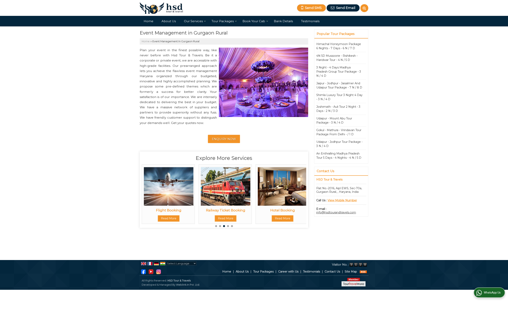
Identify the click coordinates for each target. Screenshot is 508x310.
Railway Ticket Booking (225, 210)
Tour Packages (223, 21)
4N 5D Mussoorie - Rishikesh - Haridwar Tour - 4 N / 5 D (337, 58)
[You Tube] (151, 271)
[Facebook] (143, 271)
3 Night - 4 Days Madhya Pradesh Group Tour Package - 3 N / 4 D (338, 72)
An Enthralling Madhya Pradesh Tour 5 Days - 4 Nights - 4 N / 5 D (338, 155)
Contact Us (332, 271)
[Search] (364, 8)
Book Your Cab (253, 21)
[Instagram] (158, 271)
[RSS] (363, 271)
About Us (169, 21)
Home (148, 21)
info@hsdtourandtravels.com (336, 212)
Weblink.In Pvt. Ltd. (188, 284)
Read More (168, 218)
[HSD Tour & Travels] (161, 8)
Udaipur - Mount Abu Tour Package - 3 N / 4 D (334, 120)
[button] (342, 200)
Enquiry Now (224, 139)
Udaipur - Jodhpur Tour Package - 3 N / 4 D (339, 144)
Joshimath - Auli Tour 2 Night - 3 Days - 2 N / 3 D (338, 109)
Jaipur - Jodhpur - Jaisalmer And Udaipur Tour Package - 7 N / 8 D (339, 85)
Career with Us (288, 271)
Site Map (351, 271)
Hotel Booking (282, 210)
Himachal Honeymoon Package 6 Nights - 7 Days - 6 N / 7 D (338, 46)
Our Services (193, 21)
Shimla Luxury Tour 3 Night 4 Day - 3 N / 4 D (339, 97)
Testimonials (310, 21)
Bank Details (283, 21)
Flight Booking (168, 210)
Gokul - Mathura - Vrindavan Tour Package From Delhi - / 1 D (338, 132)
